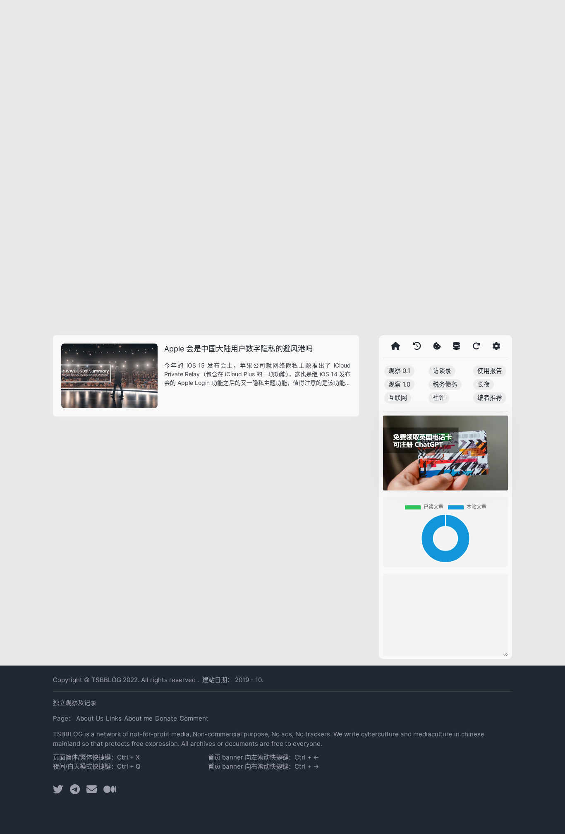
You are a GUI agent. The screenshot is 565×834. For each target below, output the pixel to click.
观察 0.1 (399, 371)
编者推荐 (489, 397)
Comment (194, 718)
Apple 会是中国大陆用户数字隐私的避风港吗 (238, 348)
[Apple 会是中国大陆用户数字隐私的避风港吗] (109, 376)
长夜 (483, 384)
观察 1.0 (399, 384)
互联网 (397, 397)
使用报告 (489, 371)
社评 (439, 397)
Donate (166, 718)
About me (138, 718)
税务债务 (445, 384)
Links (114, 718)
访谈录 (442, 371)
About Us (89, 718)
